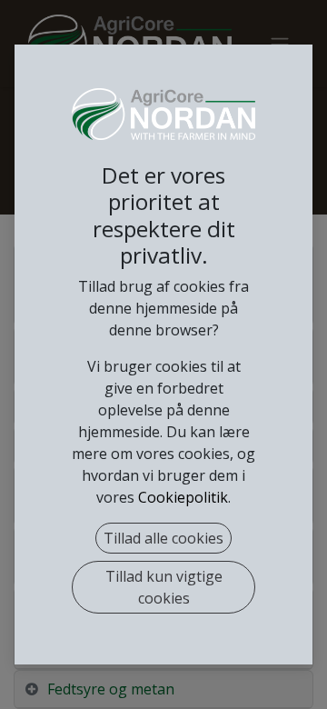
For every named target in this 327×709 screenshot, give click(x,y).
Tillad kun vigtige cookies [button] (164, 587)
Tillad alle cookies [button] (163, 538)
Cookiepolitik (183, 497)
